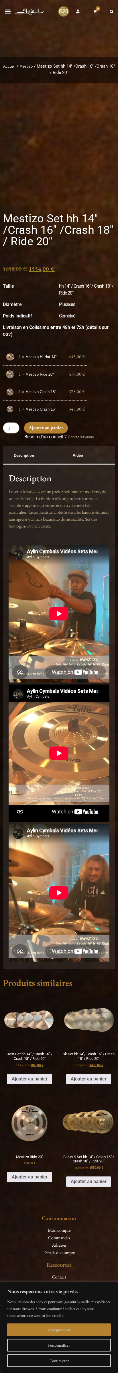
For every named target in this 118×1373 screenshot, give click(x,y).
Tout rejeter (59, 1360)
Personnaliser (59, 1345)
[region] (59, 1327)
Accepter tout (59, 1329)
